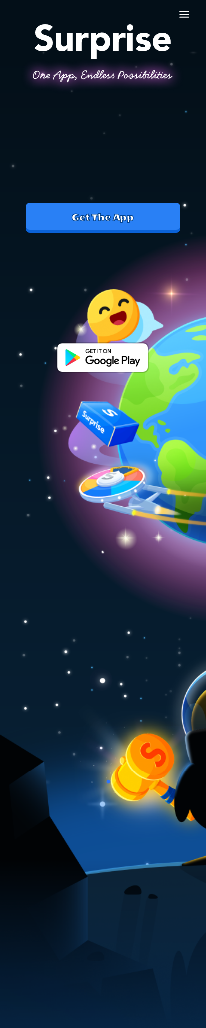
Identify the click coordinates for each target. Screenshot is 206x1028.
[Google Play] (103, 358)
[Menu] (185, 13)
